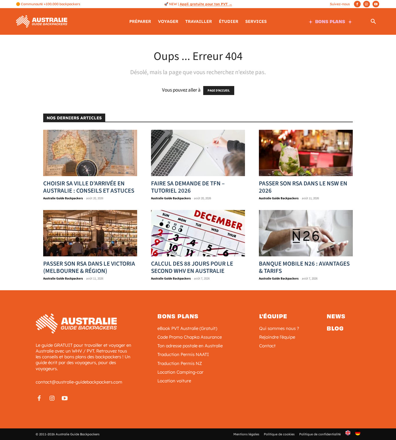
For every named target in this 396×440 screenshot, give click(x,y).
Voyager (168, 21)
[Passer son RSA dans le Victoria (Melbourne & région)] (90, 233)
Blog (335, 328)
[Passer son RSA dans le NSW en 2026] (306, 153)
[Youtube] (376, 4)
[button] (373, 22)
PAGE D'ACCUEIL (219, 90)
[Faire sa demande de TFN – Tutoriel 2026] (198, 153)
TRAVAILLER (198, 21)
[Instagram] (366, 4)
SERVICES (256, 21)
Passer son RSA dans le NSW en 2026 (303, 187)
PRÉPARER (140, 21)
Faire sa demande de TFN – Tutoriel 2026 (188, 187)
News (336, 316)
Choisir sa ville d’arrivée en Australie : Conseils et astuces (88, 187)
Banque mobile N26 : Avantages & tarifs (304, 267)
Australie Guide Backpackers (63, 198)
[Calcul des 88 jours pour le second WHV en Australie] (198, 233)
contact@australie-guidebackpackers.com (79, 382)
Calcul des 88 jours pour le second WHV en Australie (192, 267)
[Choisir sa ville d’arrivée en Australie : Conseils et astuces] (90, 153)
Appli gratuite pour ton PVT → (206, 4)
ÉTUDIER (228, 21)
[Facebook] (357, 4)
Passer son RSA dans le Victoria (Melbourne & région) (89, 267)
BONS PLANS (330, 21)
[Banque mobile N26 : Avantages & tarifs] (306, 233)
